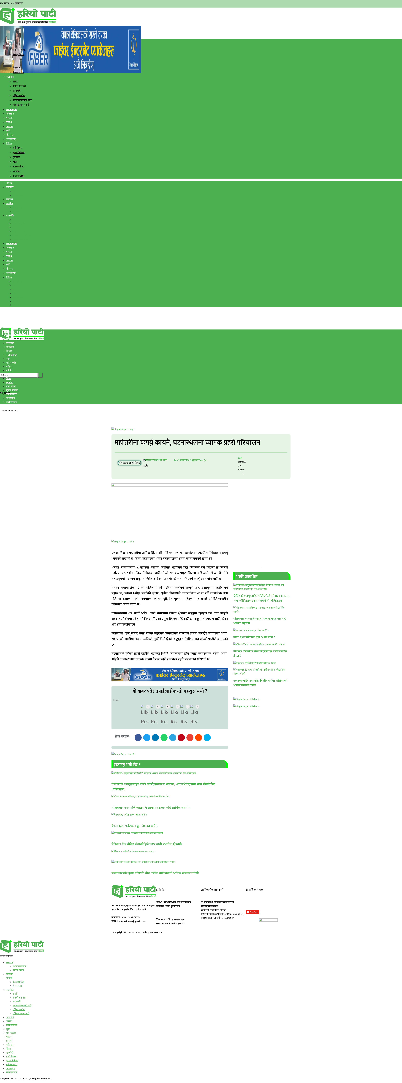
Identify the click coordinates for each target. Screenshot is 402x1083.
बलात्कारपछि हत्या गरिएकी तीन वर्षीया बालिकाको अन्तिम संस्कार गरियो (155, 873)
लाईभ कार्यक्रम (6, 956)
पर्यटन (9, 118)
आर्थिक (9, 63)
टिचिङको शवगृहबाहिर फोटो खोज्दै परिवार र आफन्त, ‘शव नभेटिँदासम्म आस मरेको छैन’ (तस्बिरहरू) (163, 787)
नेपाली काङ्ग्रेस (19, 86)
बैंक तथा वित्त (18, 72)
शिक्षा (15, 162)
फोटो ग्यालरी (18, 176)
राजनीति (10, 77)
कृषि (8, 131)
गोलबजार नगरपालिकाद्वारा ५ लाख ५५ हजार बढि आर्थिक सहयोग (150, 807)
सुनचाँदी (16, 157)
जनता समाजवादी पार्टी (22, 100)
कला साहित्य (18, 167)
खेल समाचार (11, 402)
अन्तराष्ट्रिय (11, 139)
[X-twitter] (265, 902)
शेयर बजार (17, 68)
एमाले (15, 81)
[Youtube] (279, 902)
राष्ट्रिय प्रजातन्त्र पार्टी (21, 105)
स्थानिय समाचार (20, 50)
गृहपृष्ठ (9, 41)
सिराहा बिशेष (18, 55)
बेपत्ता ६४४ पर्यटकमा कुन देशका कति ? (134, 826)
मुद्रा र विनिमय (18, 153)
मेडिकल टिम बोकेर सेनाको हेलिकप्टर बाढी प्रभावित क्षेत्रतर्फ (146, 844)
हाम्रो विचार (17, 148)
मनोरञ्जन (10, 114)
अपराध (9, 126)
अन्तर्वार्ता (16, 171)
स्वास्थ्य (9, 59)
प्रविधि (9, 122)
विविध (9, 143)
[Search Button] (40, 375)
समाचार (10, 45)
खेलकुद (10, 135)
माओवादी (17, 91)
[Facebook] (250, 902)
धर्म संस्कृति (11, 109)
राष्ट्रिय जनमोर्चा (19, 96)
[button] (138, 737)
